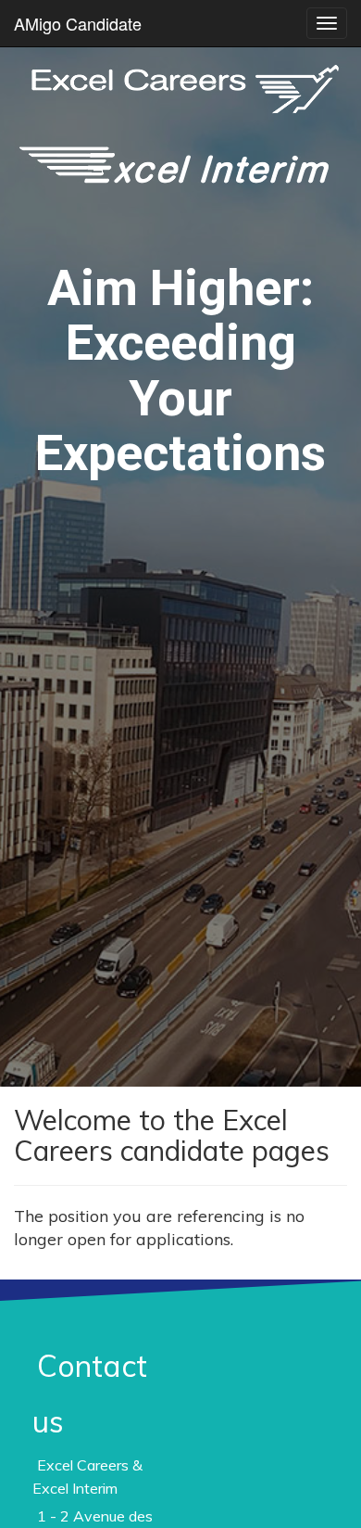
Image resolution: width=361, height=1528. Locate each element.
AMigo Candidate (78, 23)
